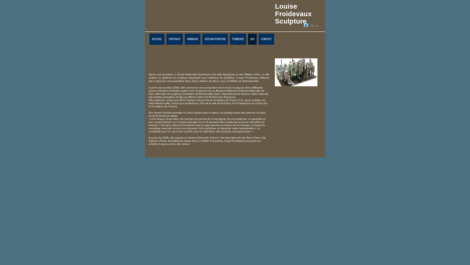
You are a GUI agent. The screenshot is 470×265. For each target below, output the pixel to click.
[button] (215, 39)
